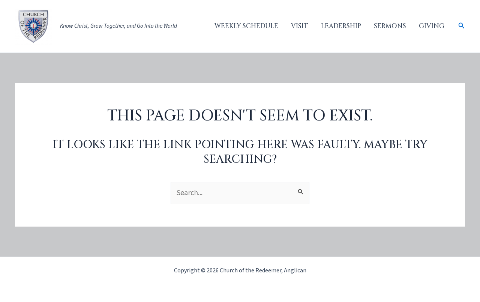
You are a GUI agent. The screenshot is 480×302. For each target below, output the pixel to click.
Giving (431, 26)
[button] (461, 26)
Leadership (341, 26)
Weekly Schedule (246, 26)
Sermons (390, 26)
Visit (299, 26)
